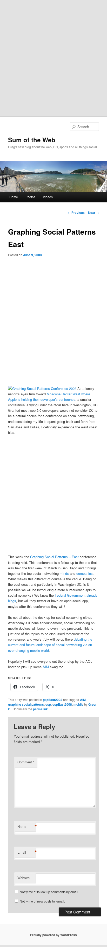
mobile (78, 704)
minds (64, 573)
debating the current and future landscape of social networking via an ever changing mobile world (50, 645)
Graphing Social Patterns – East (54, 556)
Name (26, 826)
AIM (46, 666)
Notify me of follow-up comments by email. (49, 892)
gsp (48, 704)
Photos (30, 197)
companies (84, 573)
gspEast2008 (52, 699)
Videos (48, 197)
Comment (25, 761)
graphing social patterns (26, 704)
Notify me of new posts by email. (42, 901)
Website (23, 877)
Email (26, 852)
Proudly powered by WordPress (53, 934)
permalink (40, 709)
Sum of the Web (31, 139)
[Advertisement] (53, 56)
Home (13, 197)
